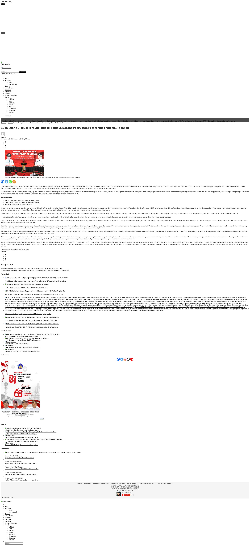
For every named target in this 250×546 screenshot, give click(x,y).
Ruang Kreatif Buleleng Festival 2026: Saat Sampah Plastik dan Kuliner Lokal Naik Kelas (31, 320)
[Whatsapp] (10, 181)
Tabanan (7, 467)
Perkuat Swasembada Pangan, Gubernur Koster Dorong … (22, 437)
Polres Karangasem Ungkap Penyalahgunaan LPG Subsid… (22, 347)
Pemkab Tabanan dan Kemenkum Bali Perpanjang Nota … (22, 480)
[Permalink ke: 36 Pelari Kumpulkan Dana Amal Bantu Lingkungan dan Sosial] (23, 428)
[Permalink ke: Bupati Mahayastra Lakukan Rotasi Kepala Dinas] (43, 452)
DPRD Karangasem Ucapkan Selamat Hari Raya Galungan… (22, 340)
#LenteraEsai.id (5, 250)
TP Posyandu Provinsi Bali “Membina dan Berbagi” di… (21, 441)
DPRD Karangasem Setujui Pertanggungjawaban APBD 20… (23, 336)
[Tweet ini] (5, 144)
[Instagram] (125, 359)
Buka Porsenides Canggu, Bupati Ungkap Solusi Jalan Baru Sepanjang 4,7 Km (158, 121)
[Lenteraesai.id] (6, 68)
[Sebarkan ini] (5, 142)
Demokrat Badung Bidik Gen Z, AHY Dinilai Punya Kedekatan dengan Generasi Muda (66, 121)
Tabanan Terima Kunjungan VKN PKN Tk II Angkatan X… (21, 469)
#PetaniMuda (25, 250)
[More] (14, 181)
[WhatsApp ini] (5, 148)
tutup (3, 3)
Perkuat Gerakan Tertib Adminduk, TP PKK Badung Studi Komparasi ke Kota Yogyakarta (208, 121)
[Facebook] (2, 181)
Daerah (12, 456)
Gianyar (7, 456)
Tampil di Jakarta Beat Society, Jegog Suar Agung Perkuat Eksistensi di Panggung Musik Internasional (35, 281)
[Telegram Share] (5, 146)
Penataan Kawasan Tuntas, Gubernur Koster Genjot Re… (22, 351)
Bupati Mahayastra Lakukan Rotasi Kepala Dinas (19, 458)
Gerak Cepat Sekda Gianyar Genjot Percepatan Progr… (21, 474)
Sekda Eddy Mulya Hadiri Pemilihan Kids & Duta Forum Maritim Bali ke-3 (26, 288)
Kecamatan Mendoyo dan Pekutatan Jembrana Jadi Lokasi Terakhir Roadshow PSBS (31, 268)
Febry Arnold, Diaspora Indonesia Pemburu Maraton (22, 203)
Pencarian (23, 71)
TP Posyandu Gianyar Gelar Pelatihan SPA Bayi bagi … (21, 434)
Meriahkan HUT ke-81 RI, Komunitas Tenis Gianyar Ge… (21, 445)
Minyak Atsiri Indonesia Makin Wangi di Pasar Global (22, 201)
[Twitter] (6, 181)
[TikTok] (128, 359)
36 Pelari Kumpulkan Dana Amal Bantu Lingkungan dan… (22, 430)
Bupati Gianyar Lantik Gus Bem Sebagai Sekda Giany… (21, 463)
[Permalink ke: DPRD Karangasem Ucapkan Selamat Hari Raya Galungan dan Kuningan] (27, 338)
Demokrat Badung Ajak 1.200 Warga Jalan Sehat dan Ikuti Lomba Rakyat (113, 121)
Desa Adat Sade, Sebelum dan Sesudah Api (18, 204)
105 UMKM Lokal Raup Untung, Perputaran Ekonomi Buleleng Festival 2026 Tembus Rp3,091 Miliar (34, 294)
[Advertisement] (59, 18)
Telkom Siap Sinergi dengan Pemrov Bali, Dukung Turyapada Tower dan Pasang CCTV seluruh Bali (35, 270)
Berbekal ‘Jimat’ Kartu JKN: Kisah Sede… (17, 344)
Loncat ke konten (6, 2)
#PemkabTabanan (15, 250)
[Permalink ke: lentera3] (3, 135)
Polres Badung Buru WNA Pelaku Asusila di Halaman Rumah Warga (21, 121)
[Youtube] (131, 359)
